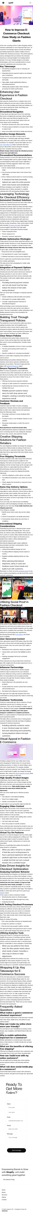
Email (8, 1117)
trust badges (19, 634)
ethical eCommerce (12, 366)
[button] (30, 2)
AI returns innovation (15, 225)
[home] (10, 2)
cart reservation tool (6, 144)
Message (10, 1134)
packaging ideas (23, 571)
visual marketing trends (22, 773)
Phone (9, 1125)
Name (9, 1104)
